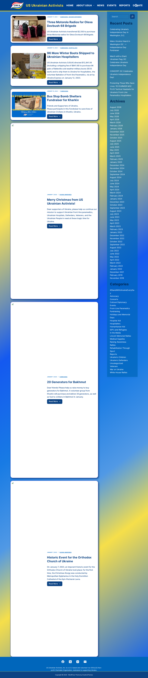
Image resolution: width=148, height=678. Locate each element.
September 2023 (117, 208)
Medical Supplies (117, 339)
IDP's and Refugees (118, 330)
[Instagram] (77, 661)
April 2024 (114, 189)
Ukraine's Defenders (75, 17)
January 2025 (116, 162)
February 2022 (116, 266)
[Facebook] (63, 661)
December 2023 (117, 202)
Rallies (113, 345)
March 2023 (115, 226)
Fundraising (64, 17)
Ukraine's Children (118, 357)
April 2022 (114, 260)
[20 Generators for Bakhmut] (29, 390)
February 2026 (116, 125)
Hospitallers (73, 48)
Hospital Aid (115, 320)
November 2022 (117, 238)
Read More (55, 40)
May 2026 (114, 116)
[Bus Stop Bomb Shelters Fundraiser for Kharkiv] (29, 104)
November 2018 (117, 278)
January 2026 (116, 128)
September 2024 (117, 174)
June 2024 (114, 183)
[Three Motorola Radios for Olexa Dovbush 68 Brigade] (29, 29)
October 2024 (116, 171)
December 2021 (117, 272)
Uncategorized (116, 363)
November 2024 (117, 168)
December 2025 (117, 132)
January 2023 (116, 232)
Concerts (114, 299)
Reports (124, 5)
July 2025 (114, 144)
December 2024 (117, 165)
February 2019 (116, 275)
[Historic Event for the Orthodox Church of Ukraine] (29, 568)
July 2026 (114, 110)
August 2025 (115, 141)
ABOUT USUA (84, 5)
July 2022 (114, 251)
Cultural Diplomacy (118, 302)
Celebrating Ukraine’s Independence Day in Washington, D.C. (119, 32)
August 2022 (115, 247)
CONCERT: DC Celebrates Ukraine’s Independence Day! (121, 74)
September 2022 (117, 244)
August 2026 (115, 107)
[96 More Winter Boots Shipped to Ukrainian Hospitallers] (29, 66)
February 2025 (116, 159)
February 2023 (116, 229)
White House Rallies (118, 372)
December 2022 (117, 235)
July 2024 (114, 180)
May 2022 (114, 257)
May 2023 (114, 220)
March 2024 (115, 192)
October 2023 (116, 205)
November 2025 (117, 135)
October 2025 (116, 138)
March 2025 (115, 156)
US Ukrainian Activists (44, 5)
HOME (69, 5)
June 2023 (114, 217)
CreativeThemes (87, 675)
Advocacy (114, 296)
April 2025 (114, 153)
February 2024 (116, 196)
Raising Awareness (65, 194)
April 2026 (114, 119)
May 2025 (114, 150)
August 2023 (115, 211)
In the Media (115, 333)
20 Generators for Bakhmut (66, 382)
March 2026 (115, 122)
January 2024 (116, 199)
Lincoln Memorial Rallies (120, 336)
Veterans (114, 366)
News (100, 5)
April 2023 (114, 223)
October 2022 (116, 241)
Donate (138, 5)
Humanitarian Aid (117, 326)
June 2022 (114, 254)
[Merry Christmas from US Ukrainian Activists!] (29, 211)
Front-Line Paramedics (120, 308)
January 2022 (116, 269)
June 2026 (114, 113)
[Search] (136, 5)
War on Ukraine (116, 369)
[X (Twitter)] (70, 661)
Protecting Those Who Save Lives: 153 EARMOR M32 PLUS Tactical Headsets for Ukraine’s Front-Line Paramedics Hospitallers (122, 89)
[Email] (85, 661)
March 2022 (115, 263)
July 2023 (114, 214)
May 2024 (114, 186)
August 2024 (115, 177)
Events (111, 5)
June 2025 (114, 147)
